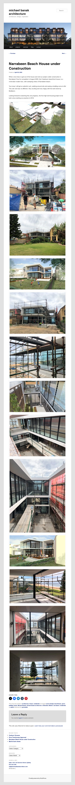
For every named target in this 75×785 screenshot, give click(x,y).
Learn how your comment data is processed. (49, 726)
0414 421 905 (12, 764)
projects (18, 47)
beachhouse (57, 704)
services (25, 47)
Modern (51, 705)
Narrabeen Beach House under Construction (22, 739)
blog (32, 47)
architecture (25, 704)
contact (39, 47)
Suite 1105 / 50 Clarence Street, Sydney (20, 762)
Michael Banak (22, 705)
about (11, 47)
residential (36, 704)
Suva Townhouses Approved (17, 737)
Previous (12, 53)
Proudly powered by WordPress (37, 778)
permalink (25, 707)
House (31, 704)
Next (64, 53)
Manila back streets (15, 741)
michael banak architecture (19, 12)
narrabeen (56, 705)
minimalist (45, 705)
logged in (20, 718)
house (15, 705)
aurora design (50, 704)
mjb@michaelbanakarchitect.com (18, 766)
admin (12, 707)
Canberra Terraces (14, 735)
